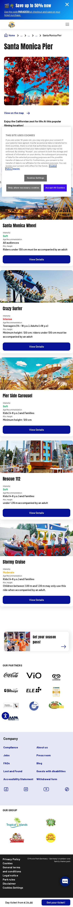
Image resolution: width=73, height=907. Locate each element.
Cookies (8, 863)
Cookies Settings (13, 887)
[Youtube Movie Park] (46, 789)
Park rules (9, 879)
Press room (43, 755)
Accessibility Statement (18, 779)
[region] (36, 162)
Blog (39, 763)
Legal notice (10, 875)
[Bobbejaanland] (50, 837)
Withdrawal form (46, 779)
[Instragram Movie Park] (26, 789)
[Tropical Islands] (16, 822)
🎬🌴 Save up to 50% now (27, 6)
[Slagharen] (16, 837)
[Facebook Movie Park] (6, 789)
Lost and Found (12, 771)
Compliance (10, 747)
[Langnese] (56, 677)
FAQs (6, 763)
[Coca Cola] (11, 674)
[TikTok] (67, 789)
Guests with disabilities (51, 771)
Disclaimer (9, 883)
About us (42, 747)
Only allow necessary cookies (23, 188)
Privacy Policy (11, 859)
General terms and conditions (12, 869)
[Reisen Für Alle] (11, 705)
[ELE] (33, 689)
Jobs (6, 755)
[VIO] (33, 675)
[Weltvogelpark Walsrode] (51, 822)
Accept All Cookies (55, 188)
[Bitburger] (11, 690)
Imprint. (16, 169)
